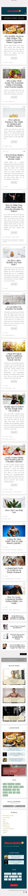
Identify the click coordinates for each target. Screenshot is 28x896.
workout (5, 795)
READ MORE (14, 58)
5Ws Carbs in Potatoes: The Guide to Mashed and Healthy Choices (14, 122)
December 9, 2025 (6, 106)
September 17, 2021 (6, 293)
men (18, 789)
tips (14, 792)
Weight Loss (11, 101)
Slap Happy (5, 830)
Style (10, 792)
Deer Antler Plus (6, 817)
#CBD (6, 518)
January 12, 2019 (6, 668)
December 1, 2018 (6, 687)
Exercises (18, 784)
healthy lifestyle (17, 491)
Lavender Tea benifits (9, 335)
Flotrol (4, 821)
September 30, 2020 (6, 444)
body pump (7, 239)
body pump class (14, 239)
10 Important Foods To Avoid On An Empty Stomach (14, 570)
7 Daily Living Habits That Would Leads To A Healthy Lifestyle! (14, 459)
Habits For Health (9, 491)
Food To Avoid (18, 578)
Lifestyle (11, 62)
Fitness (6, 146)
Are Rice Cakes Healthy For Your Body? (14, 262)
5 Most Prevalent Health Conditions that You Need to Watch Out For (14, 356)
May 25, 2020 (5, 524)
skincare (5, 792)
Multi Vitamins (6, 823)
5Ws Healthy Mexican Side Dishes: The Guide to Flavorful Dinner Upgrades (14, 39)
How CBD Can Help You (14, 511)
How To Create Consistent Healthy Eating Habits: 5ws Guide (14, 600)
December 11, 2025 (6, 67)
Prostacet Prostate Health (8, 828)
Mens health (19, 549)
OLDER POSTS (23, 654)
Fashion (5, 786)
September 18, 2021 (6, 247)
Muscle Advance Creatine (8, 815)
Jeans (14, 789)
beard (4, 784)
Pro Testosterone (6, 827)
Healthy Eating (16, 609)
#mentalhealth (8, 388)
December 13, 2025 (6, 23)
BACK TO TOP (13, 885)
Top (27, 895)
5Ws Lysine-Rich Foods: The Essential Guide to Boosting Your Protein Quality (14, 83)
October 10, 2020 (6, 393)
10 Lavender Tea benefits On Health (14, 307)
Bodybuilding (11, 784)
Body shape (7, 549)
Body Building (8, 236)
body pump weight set (13, 240)
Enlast (4, 819)
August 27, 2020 (6, 497)
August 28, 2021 (6, 340)
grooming (16, 786)
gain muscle (13, 549)
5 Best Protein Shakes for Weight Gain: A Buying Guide (14, 157)
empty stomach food (9, 578)
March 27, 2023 (5, 151)
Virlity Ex (5, 832)
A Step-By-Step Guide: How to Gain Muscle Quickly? (14, 541)
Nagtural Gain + (6, 825)
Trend (18, 792)
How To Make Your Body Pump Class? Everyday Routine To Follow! (14, 208)
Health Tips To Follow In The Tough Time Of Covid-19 (14, 408)
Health (6, 62)
